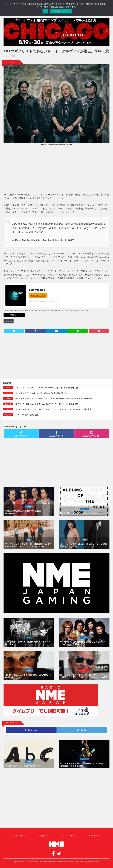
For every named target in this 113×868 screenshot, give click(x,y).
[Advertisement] (56, 169)
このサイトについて (19, 835)
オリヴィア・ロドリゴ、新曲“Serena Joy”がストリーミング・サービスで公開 (46, 404)
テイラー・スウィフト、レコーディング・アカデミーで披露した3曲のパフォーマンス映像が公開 (53, 398)
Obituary (8, 321)
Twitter (83, 729)
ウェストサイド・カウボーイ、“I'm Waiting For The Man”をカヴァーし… (44, 393)
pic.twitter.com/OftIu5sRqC (27, 232)
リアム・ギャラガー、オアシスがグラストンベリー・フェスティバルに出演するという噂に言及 (53, 409)
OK (45, 11)
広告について (44, 835)
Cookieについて (95, 835)
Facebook (32, 729)
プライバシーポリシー (69, 835)
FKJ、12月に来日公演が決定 (27, 414)
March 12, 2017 (64, 240)
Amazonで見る (38, 295)
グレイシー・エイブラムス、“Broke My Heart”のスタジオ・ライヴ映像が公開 (46, 387)
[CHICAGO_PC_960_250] (56, 32)
